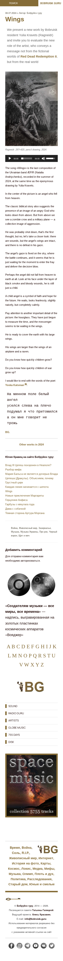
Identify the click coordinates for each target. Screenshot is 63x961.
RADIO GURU (16, 713)
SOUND (12, 706)
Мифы (49, 868)
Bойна (14, 528)
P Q (33, 655)
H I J (46, 646)
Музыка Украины (29, 531)
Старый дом (17, 884)
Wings (8, 491)
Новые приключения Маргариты (24, 495)
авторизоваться (30, 560)
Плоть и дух (44, 873)
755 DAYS (14, 735)
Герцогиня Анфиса (16, 499)
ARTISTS (13, 720)
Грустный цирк (14, 482)
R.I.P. (25, 852)
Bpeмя (15, 847)
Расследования (39, 879)
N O (22, 655)
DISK (11, 742)
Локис (26, 868)
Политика (18, 879)
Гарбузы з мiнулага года (19, 504)
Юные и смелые (42, 884)
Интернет (45, 858)
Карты (45, 863)
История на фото (25, 863)
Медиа (38, 868)
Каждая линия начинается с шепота (26, 486)
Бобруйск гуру (34, 13)
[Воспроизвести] (10, 158)
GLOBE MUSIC (17, 727)
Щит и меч (24, 535)
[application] (31, 158)
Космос (14, 868)
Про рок (43, 531)
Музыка (15, 531)
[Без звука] (43, 158)
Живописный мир (28, 528)
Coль (16, 852)
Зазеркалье (44, 528)
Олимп (27, 873)
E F (30, 646)
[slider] (26, 158)
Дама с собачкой (15, 508)
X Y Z (37, 665)
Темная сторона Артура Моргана (24, 513)
